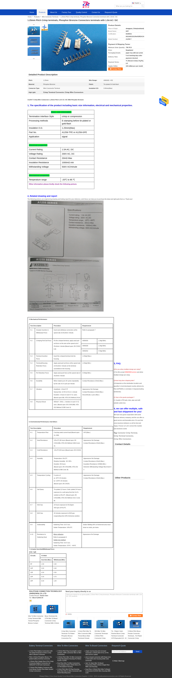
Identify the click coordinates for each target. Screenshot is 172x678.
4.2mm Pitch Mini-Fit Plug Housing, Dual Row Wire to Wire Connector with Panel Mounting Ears (69, 671)
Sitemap (121, 661)
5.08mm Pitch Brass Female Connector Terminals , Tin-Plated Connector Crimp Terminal (135, 635)
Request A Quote (111, 12)
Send (137, 651)
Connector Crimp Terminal (127, 433)
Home (32, 12)
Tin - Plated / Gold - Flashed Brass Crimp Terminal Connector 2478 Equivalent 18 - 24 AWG (118, 635)
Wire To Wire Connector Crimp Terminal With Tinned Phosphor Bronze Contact (35, 619)
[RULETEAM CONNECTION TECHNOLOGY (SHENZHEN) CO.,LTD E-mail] (30, 600)
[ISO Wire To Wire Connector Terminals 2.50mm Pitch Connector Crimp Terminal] (102, 624)
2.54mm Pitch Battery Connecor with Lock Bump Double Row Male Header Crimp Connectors (41, 669)
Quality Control (81, 12)
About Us (53, 12)
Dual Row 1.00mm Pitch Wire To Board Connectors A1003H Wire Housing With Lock (97, 671)
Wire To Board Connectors (96, 646)
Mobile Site (116, 664)
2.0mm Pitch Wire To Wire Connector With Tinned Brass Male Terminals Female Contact (84, 635)
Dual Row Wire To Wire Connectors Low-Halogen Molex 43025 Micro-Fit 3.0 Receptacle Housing (69, 664)
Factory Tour (66, 12)
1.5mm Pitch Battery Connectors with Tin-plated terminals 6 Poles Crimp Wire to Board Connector (41, 652)
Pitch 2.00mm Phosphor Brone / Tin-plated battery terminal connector (40, 658)
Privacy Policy (44, 676)
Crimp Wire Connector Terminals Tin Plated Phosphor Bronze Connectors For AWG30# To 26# (68, 635)
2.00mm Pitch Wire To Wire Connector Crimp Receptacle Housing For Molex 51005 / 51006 (69, 658)
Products (42, 12)
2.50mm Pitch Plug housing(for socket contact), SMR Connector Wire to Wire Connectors (69, 652)
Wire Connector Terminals (50, 17)
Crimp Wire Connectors (122, 439)
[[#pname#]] (74, 47)
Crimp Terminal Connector (123, 436)
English (137, 3)
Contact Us (96, 12)
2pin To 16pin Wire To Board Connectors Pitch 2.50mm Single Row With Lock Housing (97, 664)
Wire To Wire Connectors (67, 646)
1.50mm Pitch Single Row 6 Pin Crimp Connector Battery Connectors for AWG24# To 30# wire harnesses (41, 663)
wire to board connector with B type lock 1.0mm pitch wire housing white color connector (98, 658)
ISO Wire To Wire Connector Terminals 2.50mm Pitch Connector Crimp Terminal (101, 635)
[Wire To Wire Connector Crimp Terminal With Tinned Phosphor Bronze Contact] (36, 609)
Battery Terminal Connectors (41, 646)
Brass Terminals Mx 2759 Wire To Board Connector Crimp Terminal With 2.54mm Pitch (52, 620)
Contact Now (116, 69)
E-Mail (115, 661)
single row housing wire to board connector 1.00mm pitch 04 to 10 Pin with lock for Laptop (97, 652)
